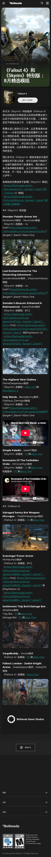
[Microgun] (25, 537)
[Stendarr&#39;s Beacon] (25, 361)
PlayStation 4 (10, 390)
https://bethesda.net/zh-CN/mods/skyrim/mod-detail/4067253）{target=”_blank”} (22, 340)
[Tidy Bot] (25, 635)
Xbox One (30, 387)
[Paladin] (25, 253)
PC (26, 454)
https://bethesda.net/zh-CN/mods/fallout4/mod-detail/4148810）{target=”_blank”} (22, 596)
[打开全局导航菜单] (3, 3)
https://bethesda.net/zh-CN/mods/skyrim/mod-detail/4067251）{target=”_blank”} (25, 329)
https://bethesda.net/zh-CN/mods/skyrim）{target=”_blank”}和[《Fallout (25, 189)
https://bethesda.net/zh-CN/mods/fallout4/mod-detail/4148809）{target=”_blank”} (24, 582)
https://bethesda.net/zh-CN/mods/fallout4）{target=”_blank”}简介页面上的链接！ (25, 200)
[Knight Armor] (25, 692)
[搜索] (42, 3)
